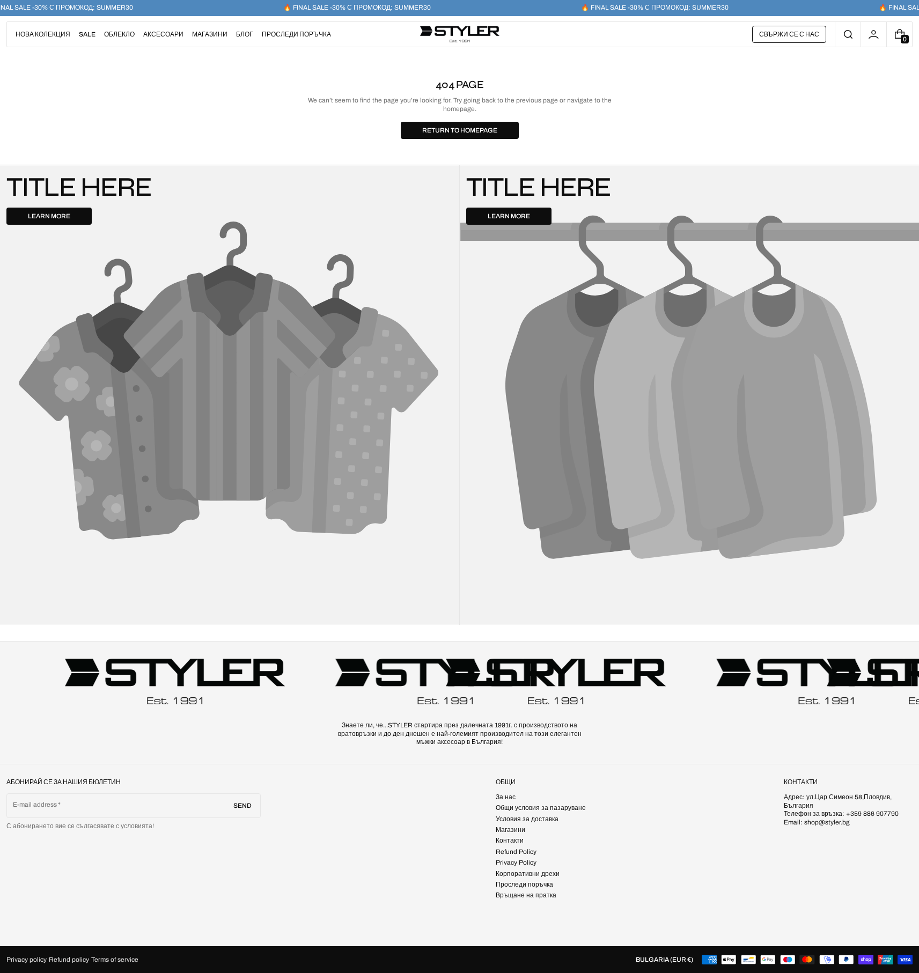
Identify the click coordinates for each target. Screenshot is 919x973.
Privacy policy (26, 959)
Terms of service (114, 959)
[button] (848, 34)
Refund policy (69, 959)
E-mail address (35, 804)
